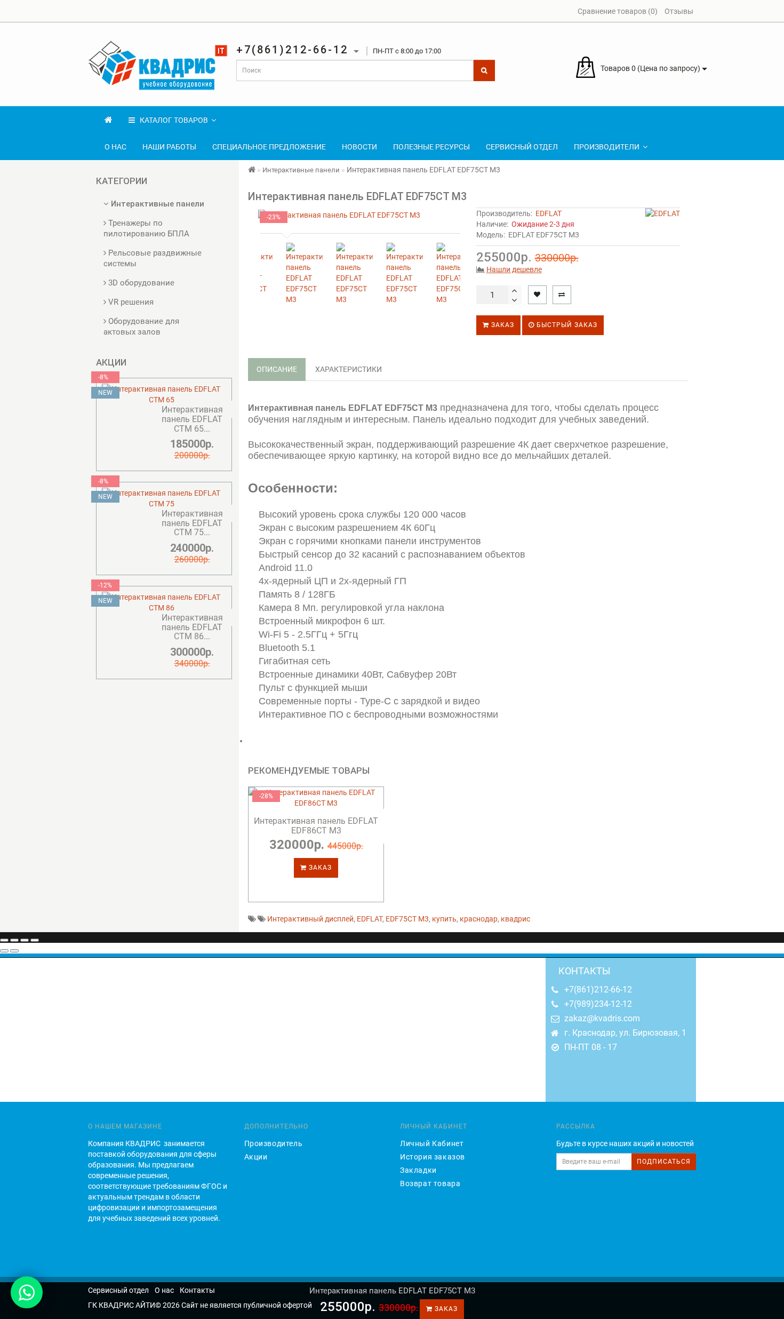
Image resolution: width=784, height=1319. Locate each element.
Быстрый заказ (565, 325)
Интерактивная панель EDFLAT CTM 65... (192, 418)
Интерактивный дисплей (310, 919)
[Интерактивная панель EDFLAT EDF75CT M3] (358, 215)
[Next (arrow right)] (14, 950)
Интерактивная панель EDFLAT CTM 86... (192, 627)
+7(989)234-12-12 (598, 1004)
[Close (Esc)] (4, 940)
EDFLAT (548, 213)
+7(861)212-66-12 (598, 989)
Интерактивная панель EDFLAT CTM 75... (192, 522)
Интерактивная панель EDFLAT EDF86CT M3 (316, 826)
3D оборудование (140, 283)
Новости (359, 146)
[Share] (14, 940)
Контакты (197, 1290)
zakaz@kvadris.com (602, 1018)
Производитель (273, 1143)
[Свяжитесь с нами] (27, 1292)
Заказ (501, 325)
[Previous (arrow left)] (4, 950)
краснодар (479, 919)
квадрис (515, 919)
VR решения (130, 302)
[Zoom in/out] (34, 940)
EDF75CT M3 (407, 919)
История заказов (432, 1157)
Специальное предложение (269, 146)
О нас (115, 146)
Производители (606, 146)
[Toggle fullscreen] (24, 940)
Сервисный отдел (522, 146)
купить (444, 919)
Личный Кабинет (431, 1143)
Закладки (418, 1170)
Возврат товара (430, 1183)
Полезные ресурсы (431, 146)
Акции (256, 1157)
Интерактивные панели (156, 204)
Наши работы (169, 146)
